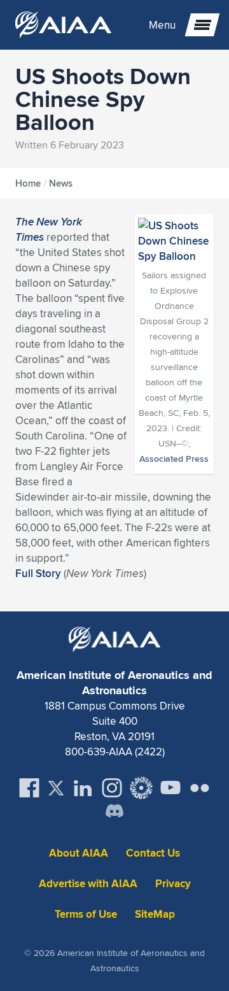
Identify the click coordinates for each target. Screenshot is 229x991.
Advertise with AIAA (88, 884)
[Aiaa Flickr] (199, 787)
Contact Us (153, 853)
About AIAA (78, 853)
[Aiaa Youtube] (170, 787)
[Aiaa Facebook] (29, 787)
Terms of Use (86, 914)
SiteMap (155, 914)
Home (28, 183)
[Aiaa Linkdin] (82, 787)
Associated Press (174, 458)
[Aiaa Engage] (141, 787)
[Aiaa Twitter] (56, 788)
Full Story (38, 573)
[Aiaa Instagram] (112, 787)
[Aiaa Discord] (114, 812)
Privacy (173, 884)
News (61, 183)
